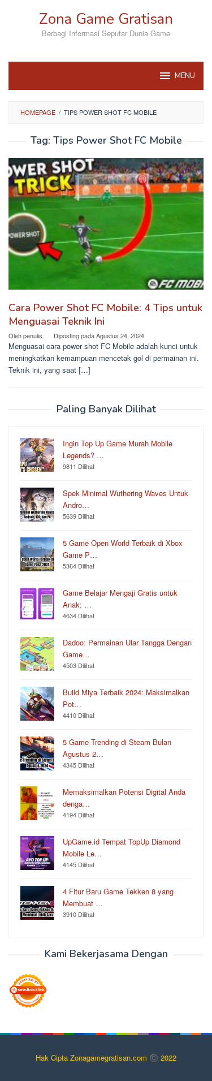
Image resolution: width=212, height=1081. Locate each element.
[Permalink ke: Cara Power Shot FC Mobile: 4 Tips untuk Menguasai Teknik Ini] (106, 228)
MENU (185, 76)
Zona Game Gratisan (106, 19)
